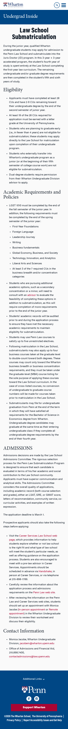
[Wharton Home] (13, 4)
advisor (31, 295)
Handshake (45, 571)
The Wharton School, (21, 716)
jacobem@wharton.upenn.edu (37, 643)
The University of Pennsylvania (47, 716)
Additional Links (32, 679)
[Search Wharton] (57, 5)
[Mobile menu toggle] (63, 5)
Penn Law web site (44, 592)
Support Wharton (34, 707)
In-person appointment (31, 609)
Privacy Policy (14, 720)
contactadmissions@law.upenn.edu (29, 656)
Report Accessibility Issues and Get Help (42, 720)
